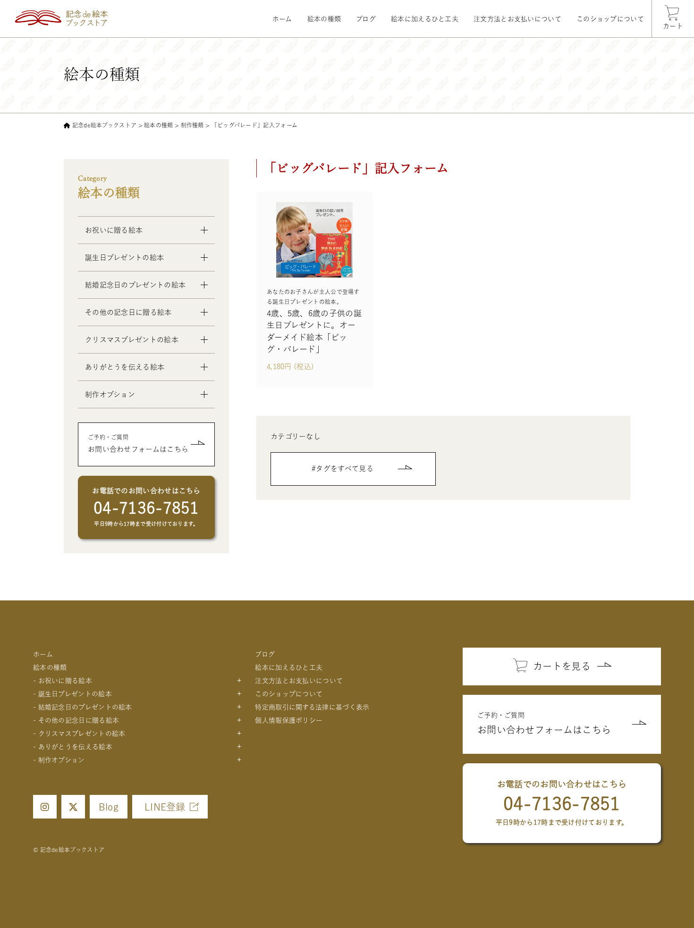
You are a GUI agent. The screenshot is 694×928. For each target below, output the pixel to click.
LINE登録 (165, 806)
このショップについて (610, 19)
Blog (108, 806)
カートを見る (562, 666)
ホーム (282, 19)
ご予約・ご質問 (138, 443)
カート (673, 26)
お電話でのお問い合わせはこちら (146, 507)
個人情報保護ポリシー (288, 720)
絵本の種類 (324, 19)
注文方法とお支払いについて (517, 19)
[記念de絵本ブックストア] (61, 18)
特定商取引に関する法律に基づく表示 (312, 707)
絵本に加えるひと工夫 (424, 19)
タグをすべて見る (344, 468)
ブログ (366, 19)
